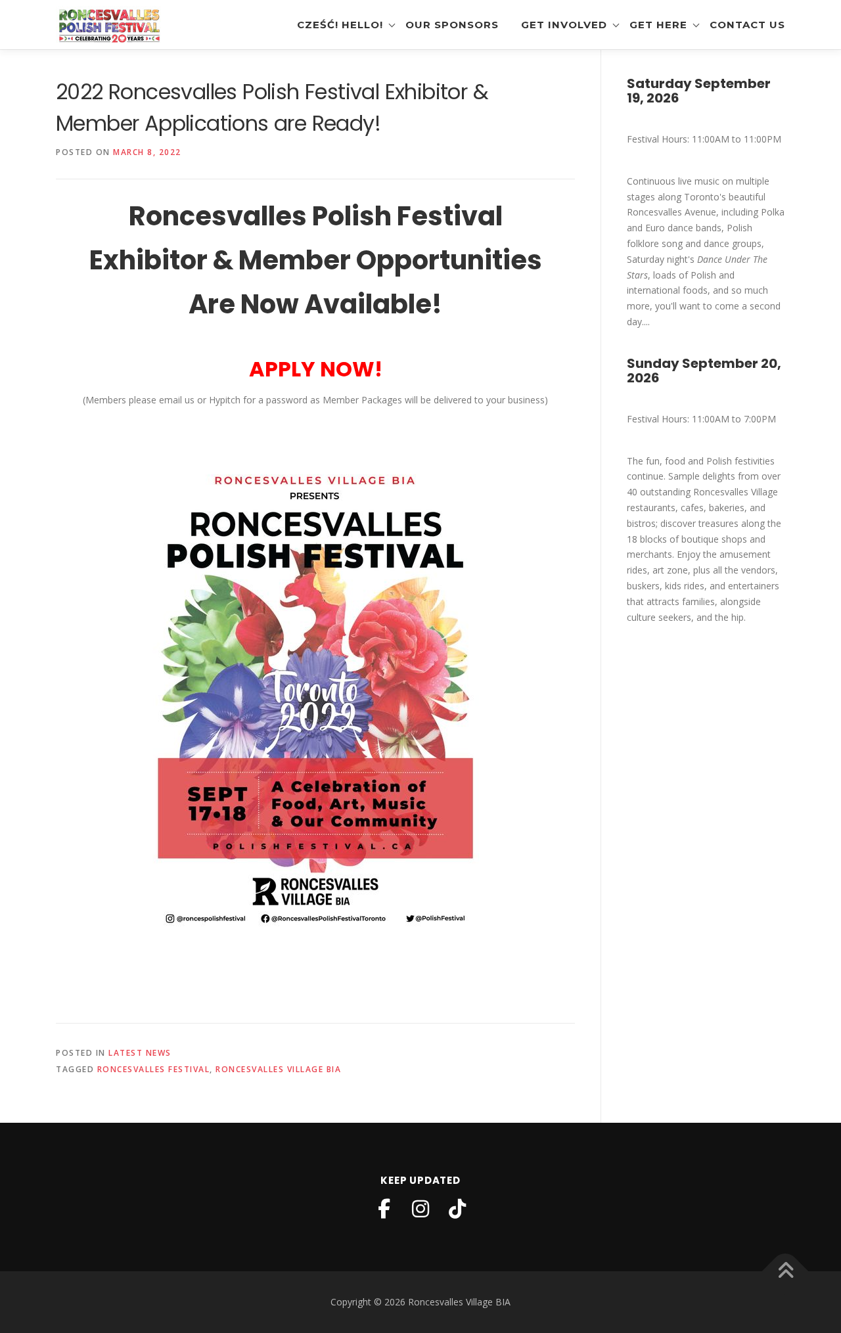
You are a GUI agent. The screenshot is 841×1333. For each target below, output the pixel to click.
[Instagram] (420, 1209)
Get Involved (564, 24)
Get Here (658, 24)
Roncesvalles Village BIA (278, 1069)
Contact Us (747, 24)
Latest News (139, 1052)
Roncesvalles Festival (153, 1069)
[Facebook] (384, 1209)
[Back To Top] (785, 1271)
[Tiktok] (457, 1209)
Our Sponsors (452, 24)
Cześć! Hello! (340, 24)
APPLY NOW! (315, 369)
